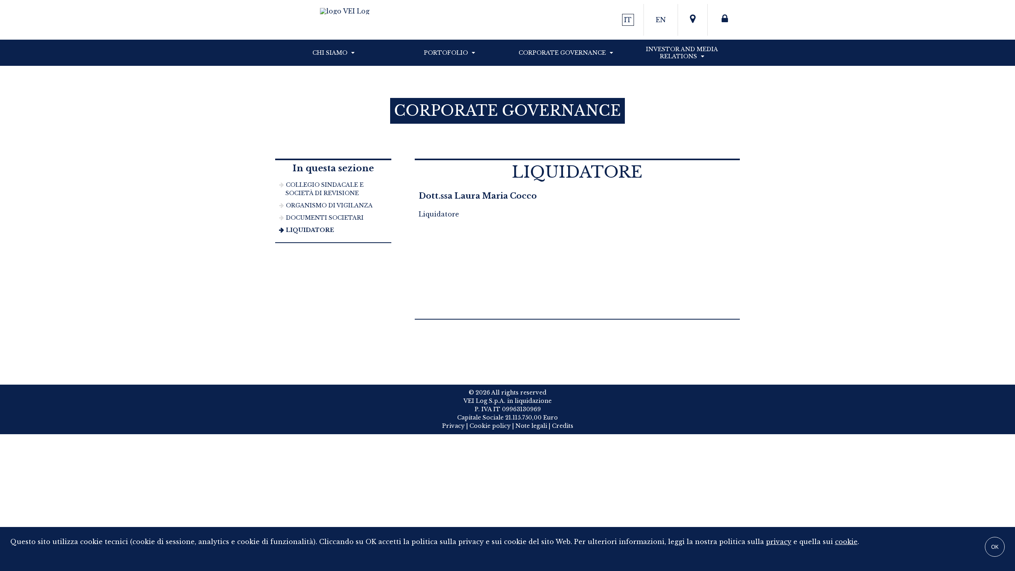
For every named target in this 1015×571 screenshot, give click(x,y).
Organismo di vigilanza (329, 205)
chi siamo (329, 52)
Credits (562, 425)
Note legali (531, 425)
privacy (778, 542)
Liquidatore (310, 230)
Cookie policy (490, 425)
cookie (846, 542)
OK (995, 547)
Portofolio (446, 52)
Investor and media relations (682, 53)
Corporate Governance (562, 52)
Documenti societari (325, 217)
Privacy (453, 425)
